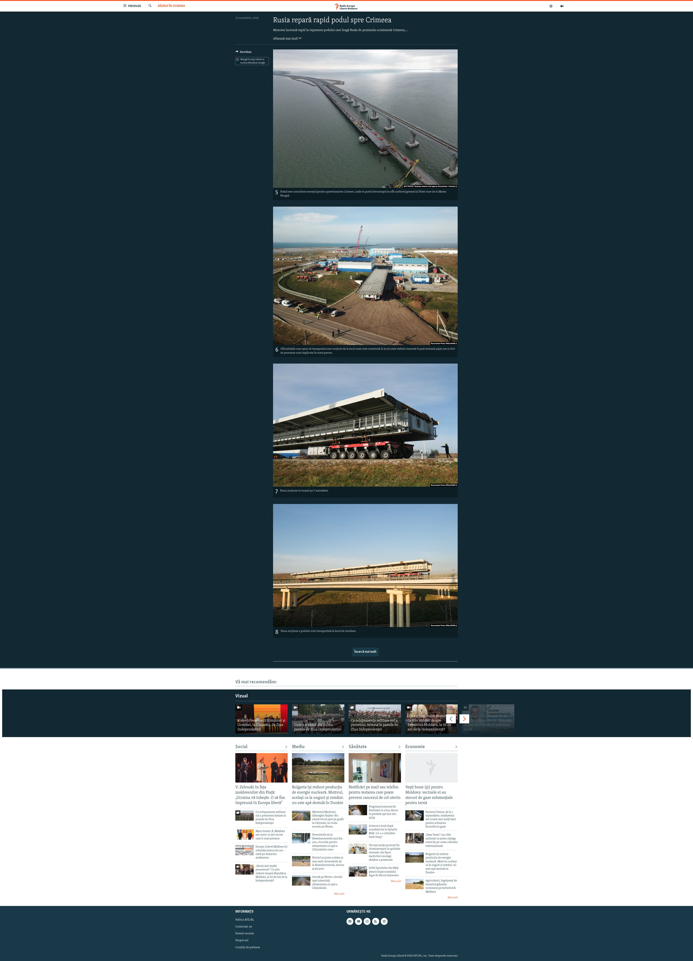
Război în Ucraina (171, 6)
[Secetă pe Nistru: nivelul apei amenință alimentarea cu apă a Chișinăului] (301, 880)
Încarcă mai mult (365, 652)
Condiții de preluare (247, 947)
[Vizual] (562, 6)
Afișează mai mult (286, 38)
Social (241, 746)
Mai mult (339, 894)
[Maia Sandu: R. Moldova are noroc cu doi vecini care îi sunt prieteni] (244, 834)
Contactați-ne (243, 926)
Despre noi (242, 940)
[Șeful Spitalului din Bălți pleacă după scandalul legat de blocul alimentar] (358, 871)
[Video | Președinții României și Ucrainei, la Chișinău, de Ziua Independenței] (261, 719)
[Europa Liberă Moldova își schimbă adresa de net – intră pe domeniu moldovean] (244, 850)
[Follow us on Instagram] (367, 921)
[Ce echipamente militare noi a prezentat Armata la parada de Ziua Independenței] (375, 719)
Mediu (298, 746)
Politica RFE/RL (244, 920)
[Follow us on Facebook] (349, 921)
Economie (415, 746)
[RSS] (375, 921)
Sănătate (358, 746)
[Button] (243, 52)
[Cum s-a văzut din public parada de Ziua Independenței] (318, 719)
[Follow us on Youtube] (358, 921)
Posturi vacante (244, 933)
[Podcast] (551, 6)
